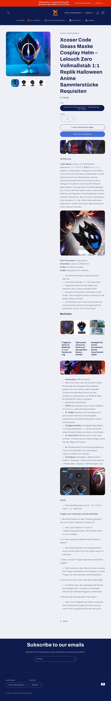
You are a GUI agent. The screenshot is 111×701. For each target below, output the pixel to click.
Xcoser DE (15, 693)
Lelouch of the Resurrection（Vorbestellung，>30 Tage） (82, 108)
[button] (8, 12)
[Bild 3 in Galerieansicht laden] (32, 83)
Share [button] (65, 621)
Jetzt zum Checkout (82, 134)
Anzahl (62, 114)
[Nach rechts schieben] (48, 83)
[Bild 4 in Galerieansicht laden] (41, 83)
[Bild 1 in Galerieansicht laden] (15, 83)
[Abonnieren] (74, 659)
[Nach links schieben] (8, 83)
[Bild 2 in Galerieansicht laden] (24, 83)
